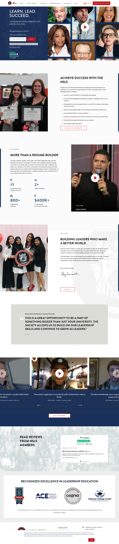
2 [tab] (55, 406)
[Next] (80, 405)
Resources (67, 3)
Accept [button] (91, 540)
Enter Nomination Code (101, 3)
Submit (31, 39)
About (21, 3)
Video (85, 29)
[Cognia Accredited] (73, 496)
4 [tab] (61, 406)
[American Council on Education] (46, 496)
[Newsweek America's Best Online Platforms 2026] (19, 496)
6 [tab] (66, 406)
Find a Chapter (32, 3)
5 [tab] (63, 406)
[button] (95, 178)
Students (43, 3)
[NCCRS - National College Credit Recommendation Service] (99, 496)
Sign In (88, 3)
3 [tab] (58, 406)
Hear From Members (59, 415)
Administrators (55, 3)
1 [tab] (53, 406)
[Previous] (39, 405)
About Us (68, 289)
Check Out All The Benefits (73, 128)
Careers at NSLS (62, 527)
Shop (76, 3)
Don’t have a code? (14, 47)
